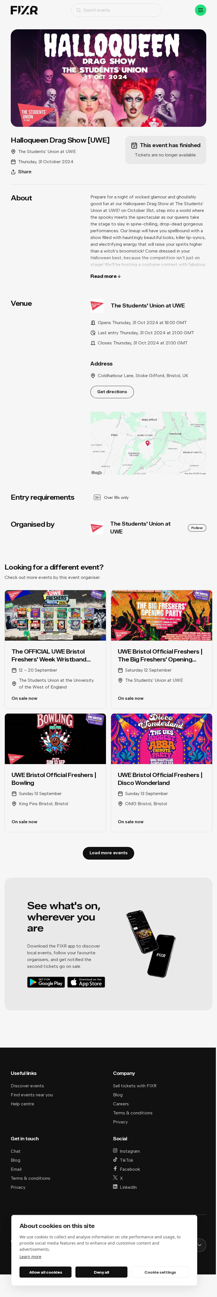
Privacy (120, 1122)
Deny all (101, 1272)
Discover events (27, 1085)
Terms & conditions (133, 1112)
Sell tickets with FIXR (135, 1085)
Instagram (130, 1151)
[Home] (24, 10)
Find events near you (32, 1094)
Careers (121, 1103)
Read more (103, 276)
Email (16, 1169)
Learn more (30, 1256)
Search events (96, 10)
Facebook (130, 1169)
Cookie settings (160, 1272)
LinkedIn (128, 1187)
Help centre (22, 1103)
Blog (118, 1094)
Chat (16, 1151)
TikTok (126, 1160)
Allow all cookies (45, 1272)
